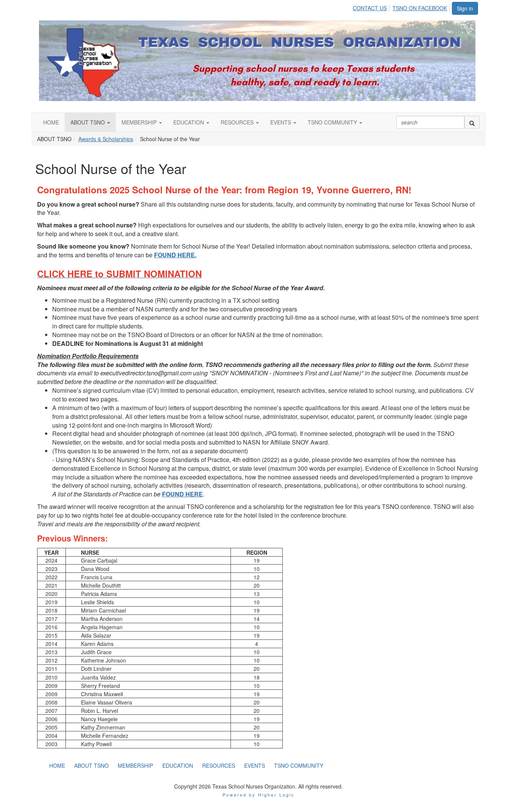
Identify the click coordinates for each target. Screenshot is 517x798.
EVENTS (281, 122)
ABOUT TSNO (88, 122)
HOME (51, 122)
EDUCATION (189, 122)
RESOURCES (238, 122)
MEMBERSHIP (139, 122)
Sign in (465, 8)
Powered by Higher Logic (259, 795)
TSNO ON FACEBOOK (419, 8)
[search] (472, 122)
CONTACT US (370, 8)
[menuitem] (372, 7)
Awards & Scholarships (105, 139)
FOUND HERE (182, 494)
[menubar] (402, 7)
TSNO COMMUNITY (333, 122)
